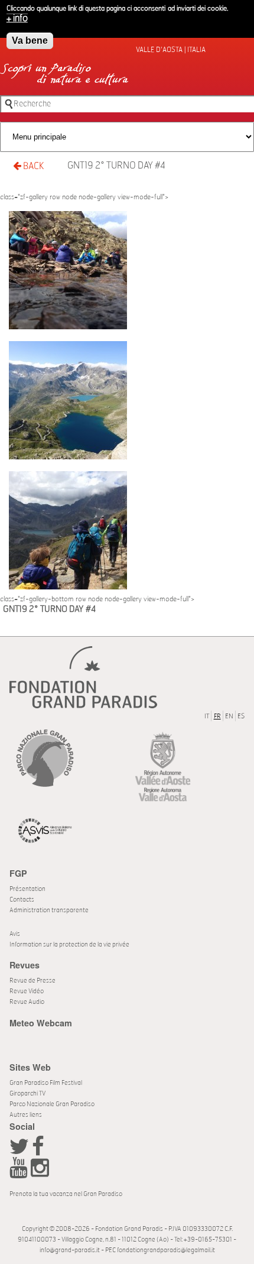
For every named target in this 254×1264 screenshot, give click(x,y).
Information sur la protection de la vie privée (69, 944)
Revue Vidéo (26, 991)
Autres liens (25, 1114)
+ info (17, 18)
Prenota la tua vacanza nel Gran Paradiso (65, 1194)
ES (241, 716)
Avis (14, 934)
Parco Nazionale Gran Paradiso (52, 1104)
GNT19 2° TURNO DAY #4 (116, 165)
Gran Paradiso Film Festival (45, 1083)
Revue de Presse (32, 980)
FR (217, 716)
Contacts (21, 899)
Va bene (30, 40)
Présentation (27, 889)
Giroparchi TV (27, 1093)
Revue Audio (26, 1002)
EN (229, 716)
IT (206, 716)
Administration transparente (49, 910)
